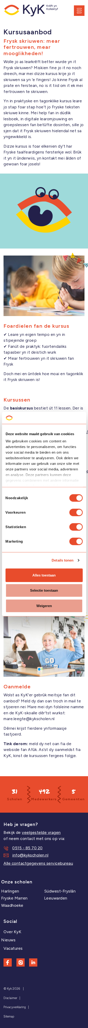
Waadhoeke (12, 905)
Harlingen (10, 891)
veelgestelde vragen (41, 832)
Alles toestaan (44, 575)
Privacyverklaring (15, 1007)
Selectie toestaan (44, 590)
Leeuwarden (55, 898)
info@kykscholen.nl (30, 855)
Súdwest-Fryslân (60, 891)
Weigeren (44, 606)
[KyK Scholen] (31, 10)
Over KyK (12, 931)
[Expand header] (81, 10)
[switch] (76, 512)
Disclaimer (10, 998)
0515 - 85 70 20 (27, 848)
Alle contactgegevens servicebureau (38, 863)
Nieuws (8, 940)
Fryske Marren (14, 898)
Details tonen (62, 560)
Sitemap (9, 1016)
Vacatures (13, 948)
